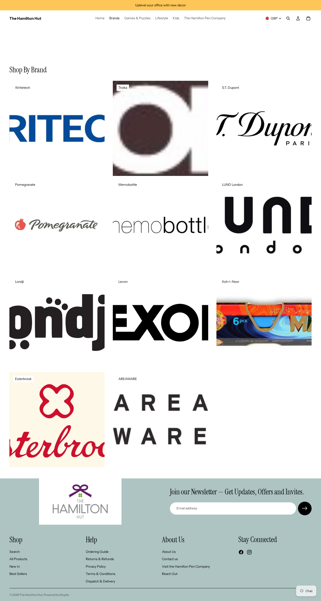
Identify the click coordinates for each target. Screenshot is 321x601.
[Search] (288, 18)
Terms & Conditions (100, 574)
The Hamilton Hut (31, 595)
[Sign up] (305, 508)
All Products (18, 559)
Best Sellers (18, 574)
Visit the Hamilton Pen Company (186, 566)
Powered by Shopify (56, 595)
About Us (169, 552)
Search (14, 552)
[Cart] (308, 18)
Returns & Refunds (100, 559)
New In (14, 566)
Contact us (170, 559)
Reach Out (169, 574)
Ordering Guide (97, 552)
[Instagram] (249, 552)
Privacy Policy (96, 566)
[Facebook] (241, 552)
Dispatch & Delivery (100, 581)
